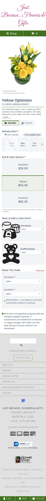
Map (24, 498)
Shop (13, 33)
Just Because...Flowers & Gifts (23, 15)
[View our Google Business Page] (23, 401)
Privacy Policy (12, 487)
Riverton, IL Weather (12, 478)
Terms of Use (23, 491)
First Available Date (32, 135)
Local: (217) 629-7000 (23, 421)
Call (8, 498)
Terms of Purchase (30, 487)
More (5, 117)
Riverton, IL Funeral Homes (16, 470)
